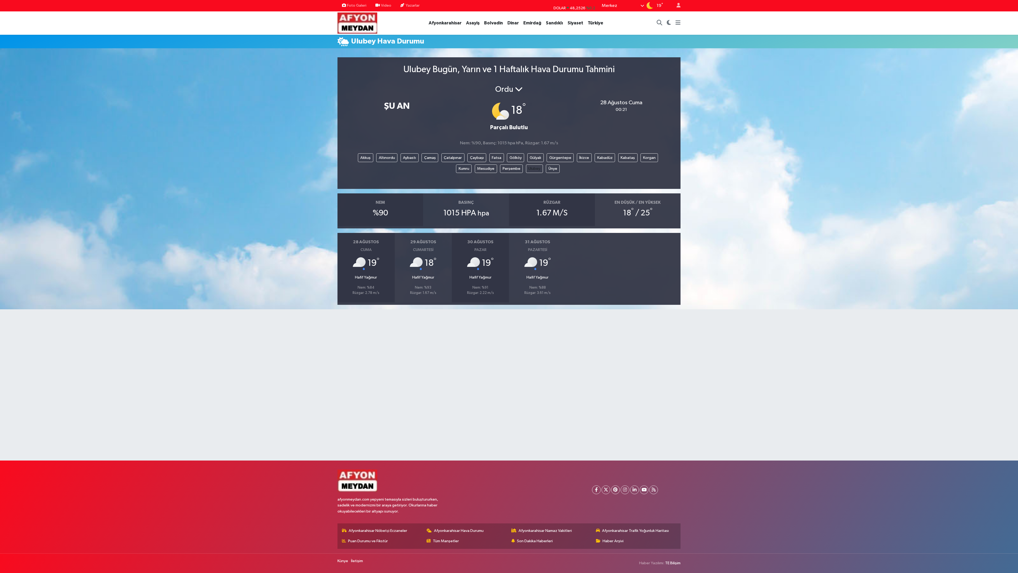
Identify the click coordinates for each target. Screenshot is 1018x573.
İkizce (584, 158)
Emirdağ (532, 23)
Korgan (649, 158)
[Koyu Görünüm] (669, 23)
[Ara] (660, 23)
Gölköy (516, 158)
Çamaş (430, 158)
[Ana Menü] (678, 23)
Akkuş (365, 158)
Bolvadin (493, 23)
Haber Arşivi (613, 541)
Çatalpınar (453, 158)
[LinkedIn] (634, 489)
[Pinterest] (615, 489)
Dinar (513, 23)
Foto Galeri (356, 5)
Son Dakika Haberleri (535, 541)
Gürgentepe (560, 158)
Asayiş (473, 23)
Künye (342, 561)
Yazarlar (413, 5)
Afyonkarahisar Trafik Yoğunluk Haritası (635, 531)
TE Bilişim (673, 563)
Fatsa (496, 158)
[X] (606, 489)
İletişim (357, 561)
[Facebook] (596, 489)
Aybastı (409, 158)
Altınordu (387, 158)
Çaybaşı (477, 158)
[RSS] (653, 489)
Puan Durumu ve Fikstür (368, 541)
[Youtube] (644, 489)
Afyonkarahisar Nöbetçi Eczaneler (378, 531)
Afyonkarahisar (445, 23)
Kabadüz (605, 158)
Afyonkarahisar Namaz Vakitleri (545, 531)
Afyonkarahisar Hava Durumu (459, 531)
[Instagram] (625, 489)
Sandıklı (554, 23)
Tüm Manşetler (446, 541)
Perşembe (511, 169)
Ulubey (534, 169)
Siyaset (575, 23)
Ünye (553, 169)
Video (386, 5)
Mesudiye (485, 169)
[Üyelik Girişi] (676, 5)
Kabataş (628, 158)
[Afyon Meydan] (357, 22)
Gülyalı (535, 158)
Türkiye (595, 23)
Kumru (464, 169)
